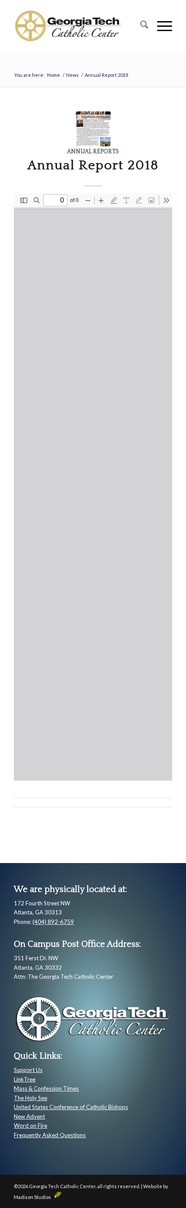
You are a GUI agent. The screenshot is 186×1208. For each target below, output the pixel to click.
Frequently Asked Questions (50, 1135)
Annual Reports (93, 152)
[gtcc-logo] (77, 26)
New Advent (29, 1116)
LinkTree (24, 1079)
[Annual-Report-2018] (93, 128)
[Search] (139, 26)
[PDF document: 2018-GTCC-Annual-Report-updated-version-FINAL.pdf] (93, 487)
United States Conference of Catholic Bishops (71, 1107)
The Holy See (30, 1097)
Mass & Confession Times (46, 1088)
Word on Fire (30, 1125)
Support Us (28, 1069)
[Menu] (160, 26)
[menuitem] (139, 26)
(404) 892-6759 (53, 921)
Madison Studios (34, 1197)
